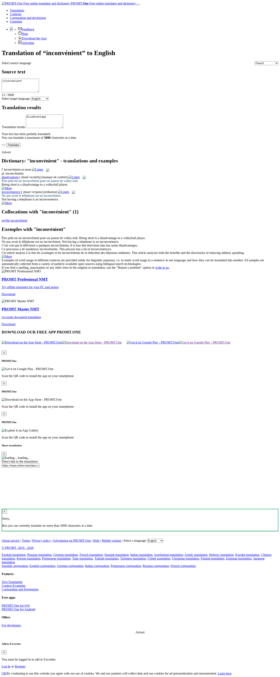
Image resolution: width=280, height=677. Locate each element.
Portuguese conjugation (126, 566)
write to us (162, 267)
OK (4, 673)
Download (8, 294)
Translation (17, 10)
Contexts (15, 14)
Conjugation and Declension (20, 589)
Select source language (16, 63)
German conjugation (70, 566)
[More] (7, 256)
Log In (6, 666)
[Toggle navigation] (138, 4)
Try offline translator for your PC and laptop (30, 287)
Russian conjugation (156, 566)
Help (25, 34)
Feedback (28, 29)
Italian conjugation (97, 566)
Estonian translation (239, 558)
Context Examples (13, 585)
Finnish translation (212, 558)
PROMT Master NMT (20, 309)
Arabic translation (195, 555)
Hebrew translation (221, 555)
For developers (11, 625)
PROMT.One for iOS (16, 605)
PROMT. (103, 3)
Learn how (225, 673)
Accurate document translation (21, 317)
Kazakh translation (247, 555)
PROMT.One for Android (18, 609)
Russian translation (39, 555)
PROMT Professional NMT (25, 279)
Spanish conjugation (15, 566)
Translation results (13, 127)
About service (11, 540)
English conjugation (42, 566)
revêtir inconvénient (14, 220)
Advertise (28, 43)
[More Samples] (7, 188)
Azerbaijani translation (168, 555)
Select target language (16, 98)
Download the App (34, 38)
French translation (91, 555)
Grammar (16, 21)
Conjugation (28, 18)
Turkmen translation (133, 558)
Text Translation (12, 582)
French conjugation (183, 566)
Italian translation (141, 555)
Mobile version (111, 540)
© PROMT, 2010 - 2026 (18, 548)
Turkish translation (106, 558)
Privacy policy (41, 540)
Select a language (134, 540)
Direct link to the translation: (20, 461)
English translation (14, 555)
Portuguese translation (56, 558)
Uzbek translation (159, 558)
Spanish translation (116, 555)
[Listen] (37, 169)
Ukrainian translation (185, 558)
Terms (26, 540)
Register (20, 666)
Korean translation (28, 558)
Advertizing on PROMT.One (72, 540)
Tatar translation (82, 558)
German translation (65, 555)
